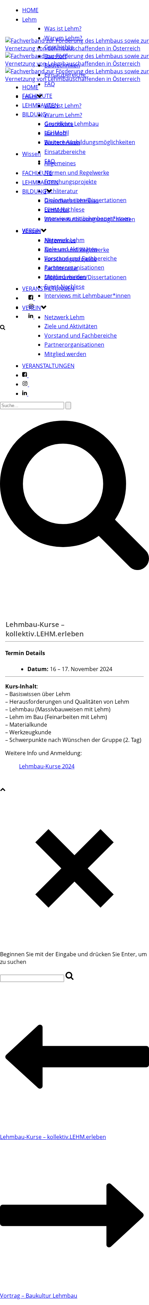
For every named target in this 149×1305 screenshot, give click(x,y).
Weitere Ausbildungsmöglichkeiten (89, 142)
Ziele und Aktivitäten (70, 326)
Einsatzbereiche (65, 75)
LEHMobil (56, 210)
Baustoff (55, 56)
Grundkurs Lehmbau (71, 201)
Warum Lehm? (63, 38)
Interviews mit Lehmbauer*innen (87, 295)
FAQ (49, 84)
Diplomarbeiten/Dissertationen (85, 277)
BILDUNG (34, 114)
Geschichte (58, 47)
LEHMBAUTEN (40, 182)
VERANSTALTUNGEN (48, 366)
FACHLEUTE (37, 173)
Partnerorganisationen (74, 344)
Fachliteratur (61, 191)
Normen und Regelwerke (76, 172)
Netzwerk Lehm (64, 317)
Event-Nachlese (64, 286)
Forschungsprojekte (70, 181)
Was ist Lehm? (62, 28)
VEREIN (31, 308)
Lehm (29, 19)
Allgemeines (60, 163)
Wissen (31, 154)
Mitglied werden (65, 354)
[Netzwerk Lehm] (77, 60)
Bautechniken (62, 65)
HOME (30, 10)
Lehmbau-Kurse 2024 (46, 766)
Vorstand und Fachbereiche (80, 335)
